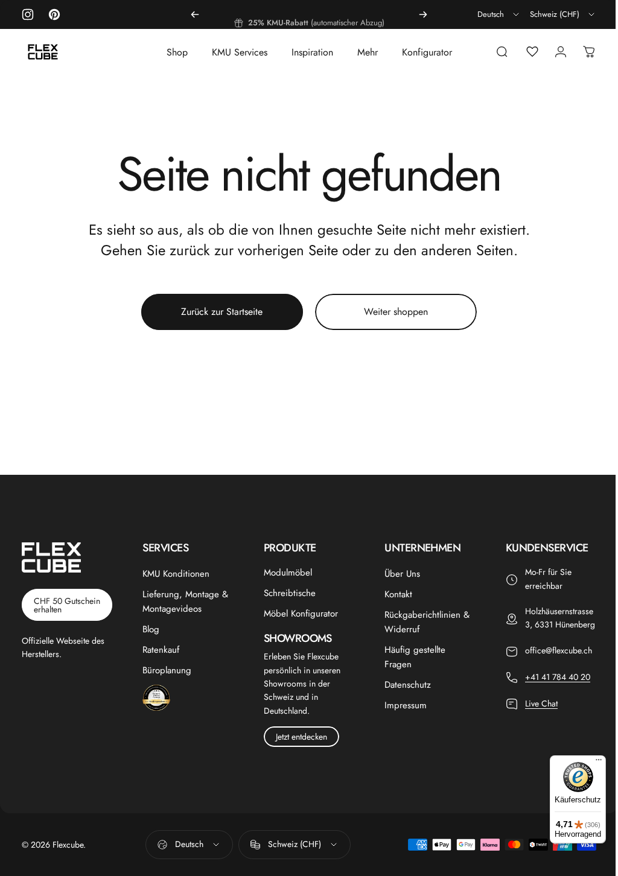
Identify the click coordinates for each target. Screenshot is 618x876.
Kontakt (393, 594)
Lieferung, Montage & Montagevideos (183, 601)
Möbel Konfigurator (297, 613)
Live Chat (534, 717)
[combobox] (499, 14)
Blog (149, 629)
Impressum (400, 705)
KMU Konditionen (174, 573)
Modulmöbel (284, 572)
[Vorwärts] (423, 14)
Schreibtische (286, 593)
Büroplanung (165, 670)
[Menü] (589, 762)
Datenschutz (402, 684)
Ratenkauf (159, 649)
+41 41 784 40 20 (550, 690)
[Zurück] (195, 14)
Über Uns (397, 573)
